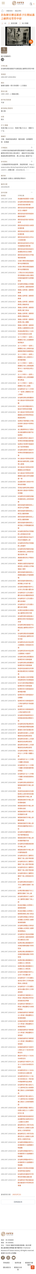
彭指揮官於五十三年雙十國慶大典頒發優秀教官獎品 (26, 768)
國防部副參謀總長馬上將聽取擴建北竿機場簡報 (26, 575)
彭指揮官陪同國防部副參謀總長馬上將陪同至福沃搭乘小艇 (26, 552)
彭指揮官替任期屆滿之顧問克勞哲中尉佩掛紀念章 (26, 619)
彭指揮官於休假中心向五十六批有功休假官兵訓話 (26, 1064)
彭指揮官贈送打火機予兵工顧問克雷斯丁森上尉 (26, 899)
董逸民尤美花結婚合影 (26, 730)
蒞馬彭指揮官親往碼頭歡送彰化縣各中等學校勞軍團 (26, 490)
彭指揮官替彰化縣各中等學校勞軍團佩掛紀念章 (26, 452)
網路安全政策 (18, 1268)
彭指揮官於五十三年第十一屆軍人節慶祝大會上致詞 (26, 392)
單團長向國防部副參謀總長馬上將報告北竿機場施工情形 (26, 566)
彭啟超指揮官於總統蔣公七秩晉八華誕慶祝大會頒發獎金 (26, 1024)
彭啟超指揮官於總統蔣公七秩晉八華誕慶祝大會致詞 (26, 1032)
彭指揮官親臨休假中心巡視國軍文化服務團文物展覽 (26, 1145)
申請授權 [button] (4, 52)
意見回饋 (14, 23)
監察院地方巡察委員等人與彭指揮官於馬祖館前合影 (26, 703)
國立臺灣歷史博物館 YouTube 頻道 (14, 1258)
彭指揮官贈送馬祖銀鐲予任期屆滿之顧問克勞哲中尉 (26, 636)
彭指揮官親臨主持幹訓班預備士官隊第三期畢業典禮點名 (26, 928)
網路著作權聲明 (29, 1264)
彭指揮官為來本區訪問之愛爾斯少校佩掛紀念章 (26, 645)
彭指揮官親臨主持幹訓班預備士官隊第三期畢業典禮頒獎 (26, 920)
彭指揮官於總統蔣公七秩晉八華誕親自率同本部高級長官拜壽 (26, 998)
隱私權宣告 (7, 1267)
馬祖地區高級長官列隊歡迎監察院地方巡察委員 (26, 671)
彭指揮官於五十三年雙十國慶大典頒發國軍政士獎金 (26, 776)
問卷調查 (6, 1263)
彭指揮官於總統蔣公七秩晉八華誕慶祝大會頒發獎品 (26, 1006)
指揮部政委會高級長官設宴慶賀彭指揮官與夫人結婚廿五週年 (26, 1119)
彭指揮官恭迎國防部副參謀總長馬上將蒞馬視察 (26, 499)
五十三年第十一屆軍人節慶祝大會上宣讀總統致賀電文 (26, 340)
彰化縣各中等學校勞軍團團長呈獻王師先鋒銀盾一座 (26, 476)
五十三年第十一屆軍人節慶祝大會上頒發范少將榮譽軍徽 (26, 357)
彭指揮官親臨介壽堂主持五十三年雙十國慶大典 (26, 753)
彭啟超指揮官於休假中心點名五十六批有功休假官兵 (26, 1050)
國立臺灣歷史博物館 (7, 1234)
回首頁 (2, 11)
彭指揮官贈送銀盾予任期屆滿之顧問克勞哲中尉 (26, 627)
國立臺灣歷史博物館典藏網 (18, 3)
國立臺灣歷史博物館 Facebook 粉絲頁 (3, 1258)
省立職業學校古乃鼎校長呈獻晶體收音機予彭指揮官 (26, 432)
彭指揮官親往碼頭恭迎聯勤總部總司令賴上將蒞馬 (26, 785)
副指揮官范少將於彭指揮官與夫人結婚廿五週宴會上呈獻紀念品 (26, 1136)
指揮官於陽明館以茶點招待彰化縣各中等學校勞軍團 (26, 423)
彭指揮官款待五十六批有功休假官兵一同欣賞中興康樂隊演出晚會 (26, 1079)
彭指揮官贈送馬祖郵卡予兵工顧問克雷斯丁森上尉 (26, 884)
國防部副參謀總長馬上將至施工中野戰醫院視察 (26, 525)
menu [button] (3, 3)
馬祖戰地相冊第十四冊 (26, 198)
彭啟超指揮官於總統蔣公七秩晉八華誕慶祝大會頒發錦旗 (26, 1015)
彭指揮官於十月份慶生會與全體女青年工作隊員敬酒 (26, 989)
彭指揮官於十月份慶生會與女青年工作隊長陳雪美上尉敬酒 (26, 980)
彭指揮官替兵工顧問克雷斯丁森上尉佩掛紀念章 (26, 876)
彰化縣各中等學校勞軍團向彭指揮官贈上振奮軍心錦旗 (26, 461)
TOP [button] (33, 1267)
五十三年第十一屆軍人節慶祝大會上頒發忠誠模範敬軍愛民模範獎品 (26, 348)
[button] (3, 23)
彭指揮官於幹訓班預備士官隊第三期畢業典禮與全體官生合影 (26, 937)
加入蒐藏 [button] (25, 23)
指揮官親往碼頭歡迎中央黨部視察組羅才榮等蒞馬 (26, 945)
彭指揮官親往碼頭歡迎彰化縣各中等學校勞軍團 (26, 400)
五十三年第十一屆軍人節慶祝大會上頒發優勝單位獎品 (26, 377)
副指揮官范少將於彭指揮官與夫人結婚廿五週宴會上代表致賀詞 (26, 1127)
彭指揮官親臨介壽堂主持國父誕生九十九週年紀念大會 (26, 1110)
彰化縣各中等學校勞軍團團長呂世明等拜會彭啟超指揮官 (26, 415)
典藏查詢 (9, 11)
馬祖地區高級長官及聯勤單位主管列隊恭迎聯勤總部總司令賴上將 (26, 794)
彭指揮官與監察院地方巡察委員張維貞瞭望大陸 (26, 718)
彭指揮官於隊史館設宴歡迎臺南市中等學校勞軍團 (26, 1183)
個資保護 (18, 1263)
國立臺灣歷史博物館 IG (8, 1258)
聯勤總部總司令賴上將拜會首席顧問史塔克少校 (26, 826)
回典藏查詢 (18, 1202)
